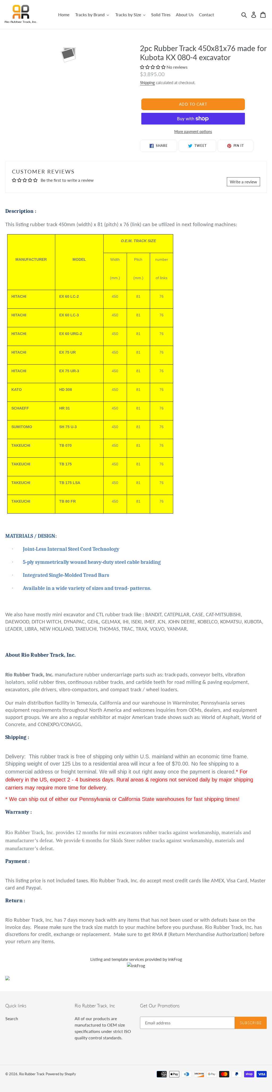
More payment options (193, 131)
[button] (153, 66)
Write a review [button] (243, 181)
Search (11, 1018)
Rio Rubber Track (32, 1074)
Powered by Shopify (61, 1074)
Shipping (147, 82)
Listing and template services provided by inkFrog (136, 959)
